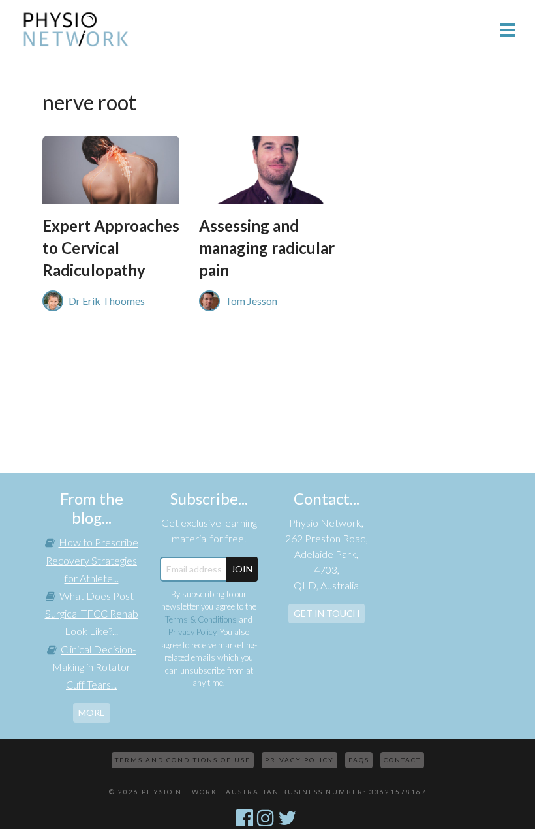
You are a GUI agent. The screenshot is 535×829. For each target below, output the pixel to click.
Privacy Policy (192, 632)
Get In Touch (326, 613)
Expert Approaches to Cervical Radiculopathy (110, 247)
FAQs (358, 760)
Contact (402, 760)
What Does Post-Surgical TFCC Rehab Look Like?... (91, 613)
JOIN (241, 568)
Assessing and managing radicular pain (267, 247)
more (91, 712)
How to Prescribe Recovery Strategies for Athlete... (92, 560)
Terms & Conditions (201, 619)
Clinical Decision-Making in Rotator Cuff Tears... (94, 667)
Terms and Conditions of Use (183, 760)
